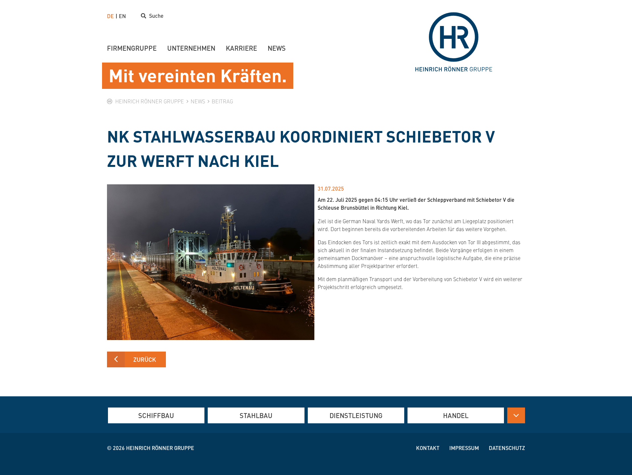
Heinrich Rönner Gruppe (160, 448)
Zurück (144, 359)
